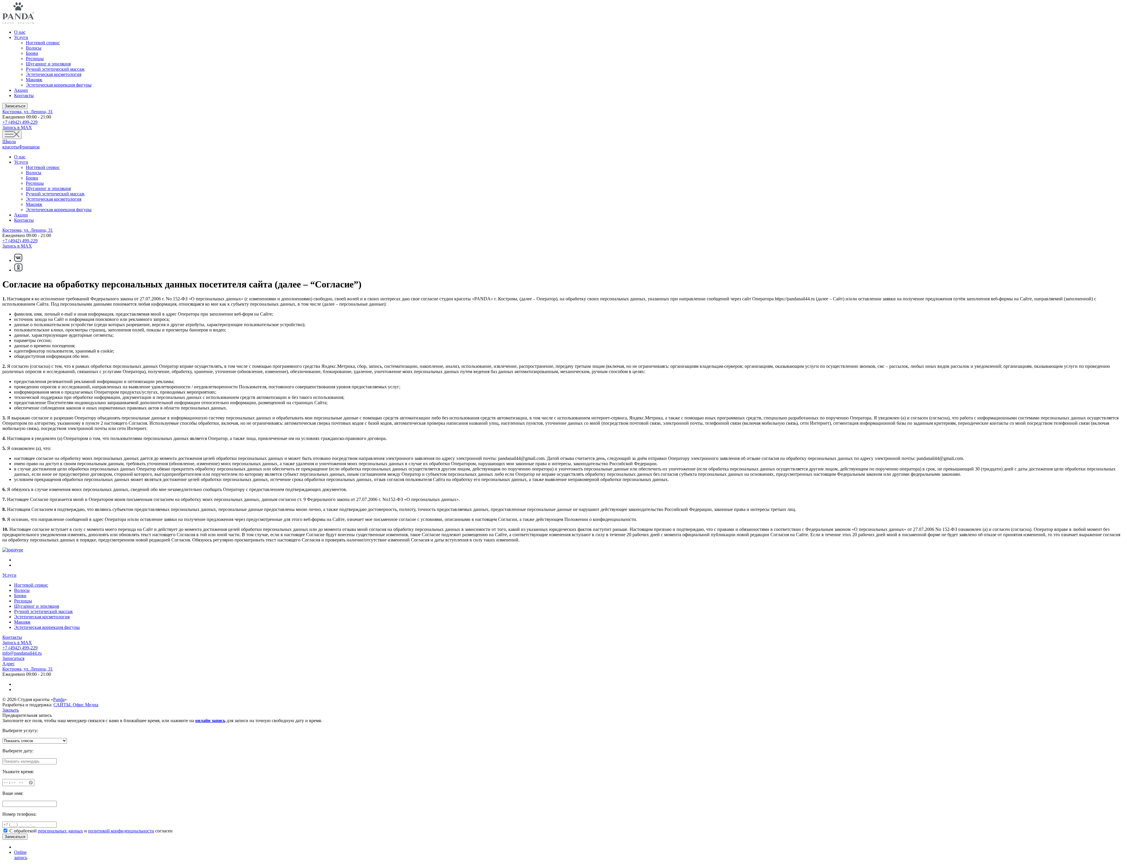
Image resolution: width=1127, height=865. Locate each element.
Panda (59, 699)
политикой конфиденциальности (121, 830)
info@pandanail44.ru (22, 653)
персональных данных (60, 830)
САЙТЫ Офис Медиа (75, 704)
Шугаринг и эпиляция (48, 63)
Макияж (34, 79)
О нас (20, 32)
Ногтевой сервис (43, 42)
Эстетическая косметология (53, 74)
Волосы (33, 47)
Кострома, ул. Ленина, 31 (27, 111)
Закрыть (10, 709)
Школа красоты (10, 144)
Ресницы (35, 58)
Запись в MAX (17, 127)
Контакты (24, 95)
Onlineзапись (20, 855)
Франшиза (29, 146)
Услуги (21, 37)
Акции (21, 90)
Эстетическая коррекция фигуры (59, 84)
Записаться (15, 106)
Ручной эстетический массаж (55, 69)
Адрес (8, 663)
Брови (32, 53)
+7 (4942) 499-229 (20, 122)
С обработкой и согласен (91, 830)
